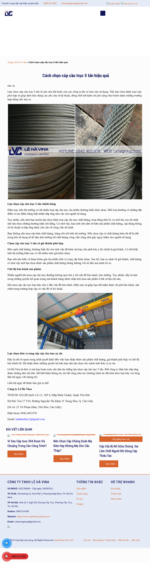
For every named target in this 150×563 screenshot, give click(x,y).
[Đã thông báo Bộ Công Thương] (8, 527)
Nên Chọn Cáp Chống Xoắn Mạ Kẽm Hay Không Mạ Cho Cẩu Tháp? (72, 445)
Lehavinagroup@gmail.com (74, 3)
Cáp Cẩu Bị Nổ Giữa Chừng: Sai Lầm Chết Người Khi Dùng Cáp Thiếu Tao (118, 451)
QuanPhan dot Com (64, 540)
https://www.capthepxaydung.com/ (33, 516)
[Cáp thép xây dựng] (8, 13)
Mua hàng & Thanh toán (104, 540)
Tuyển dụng (81, 493)
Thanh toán (116, 493)
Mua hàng (115, 488)
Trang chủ (12, 62)
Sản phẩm (81, 488)
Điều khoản (116, 499)
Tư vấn (22, 62)
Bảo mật (136, 540)
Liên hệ (86, 540)
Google (79, 504)
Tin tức (79, 499)
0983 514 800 (50, 3)
